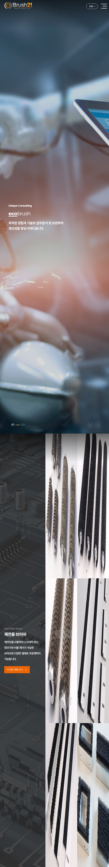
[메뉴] (104, 6)
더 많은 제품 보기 (15, 669)
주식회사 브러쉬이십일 (18, 5)
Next (97, 425)
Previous (90, 425)
